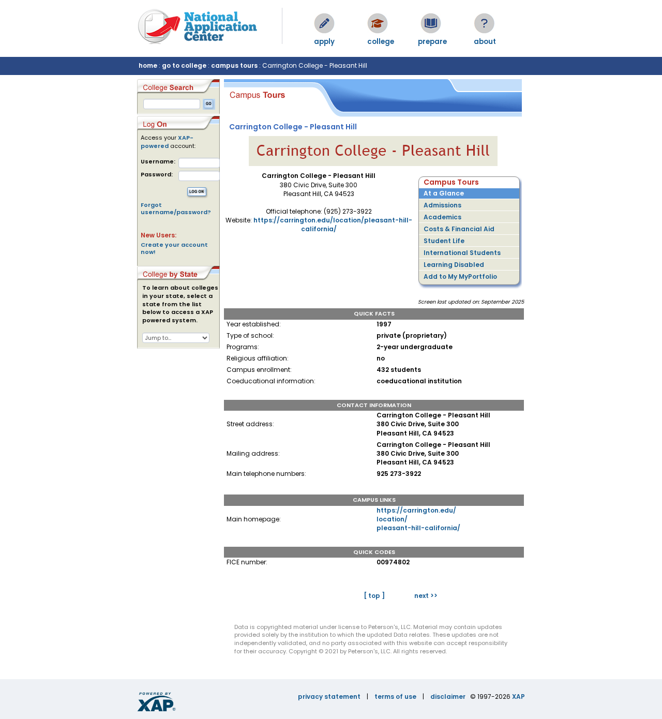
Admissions (442, 205)
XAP (518, 696)
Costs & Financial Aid (459, 228)
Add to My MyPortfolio (460, 276)
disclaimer (447, 696)
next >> (426, 595)
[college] (377, 23)
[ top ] (374, 595)
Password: (157, 174)
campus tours (234, 65)
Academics (442, 217)
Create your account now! (174, 248)
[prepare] (430, 23)
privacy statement (329, 696)
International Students (462, 252)
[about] (484, 23)
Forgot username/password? (176, 208)
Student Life (444, 240)
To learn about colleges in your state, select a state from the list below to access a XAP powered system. (180, 304)
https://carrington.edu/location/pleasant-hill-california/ (332, 224)
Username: (158, 161)
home (148, 65)
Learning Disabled (454, 264)
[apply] (324, 23)
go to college (184, 65)
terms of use (395, 696)
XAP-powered (167, 141)
